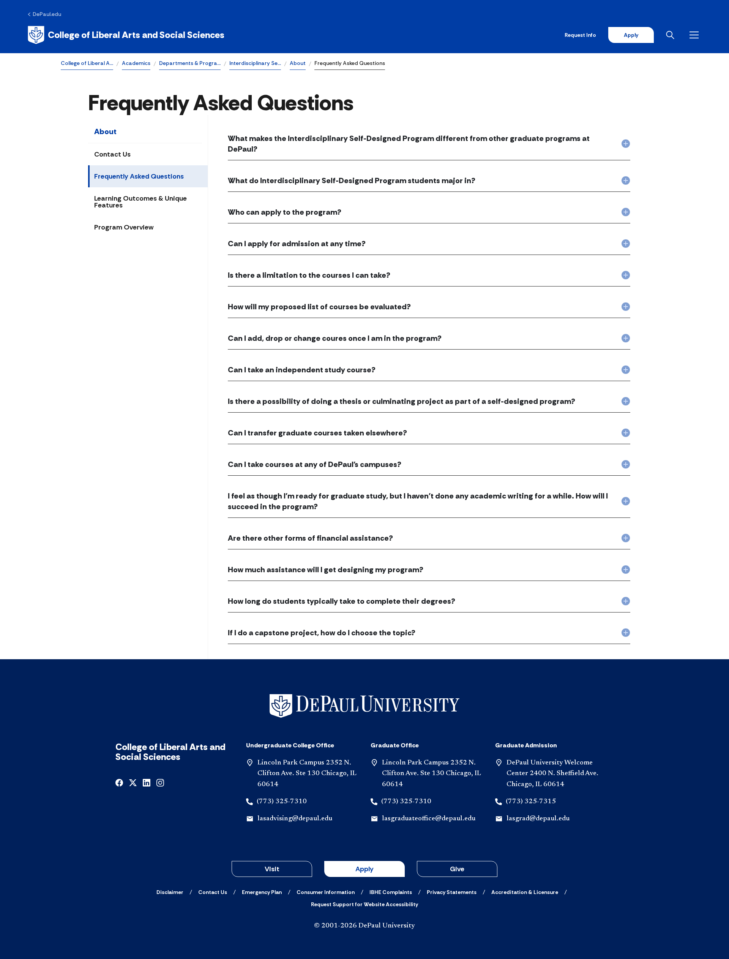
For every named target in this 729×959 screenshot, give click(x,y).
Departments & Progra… (190, 63)
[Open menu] (696, 35)
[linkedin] (146, 782)
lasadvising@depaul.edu (294, 818)
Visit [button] (272, 869)
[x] (133, 782)
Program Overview (123, 227)
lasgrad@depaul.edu (538, 818)
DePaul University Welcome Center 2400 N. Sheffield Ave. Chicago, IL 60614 (552, 774)
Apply (631, 35)
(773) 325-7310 (282, 801)
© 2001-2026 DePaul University (364, 926)
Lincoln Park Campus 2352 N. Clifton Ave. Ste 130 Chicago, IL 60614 (307, 774)
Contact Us (112, 154)
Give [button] (457, 869)
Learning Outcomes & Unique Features (140, 202)
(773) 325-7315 (531, 801)
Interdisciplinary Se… (255, 63)
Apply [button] (364, 869)
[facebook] (119, 782)
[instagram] (160, 782)
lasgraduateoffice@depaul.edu (428, 818)
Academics (136, 63)
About (298, 63)
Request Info (580, 35)
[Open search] (671, 35)
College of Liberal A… (87, 63)
